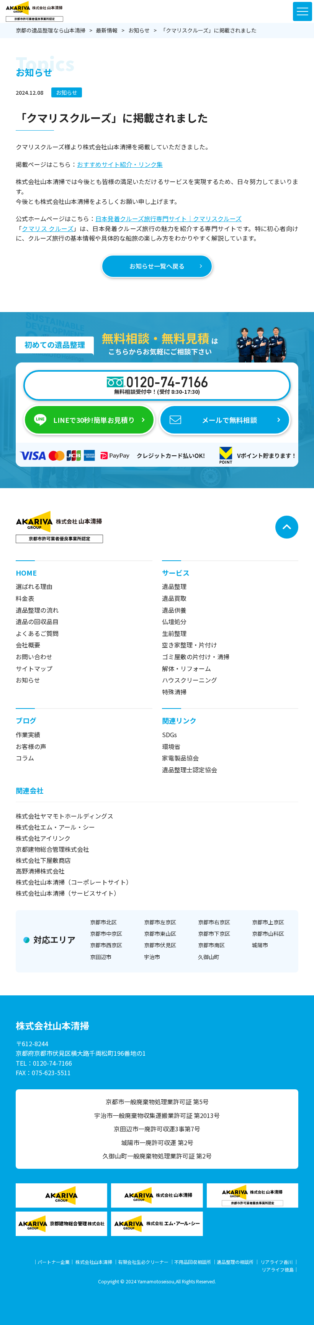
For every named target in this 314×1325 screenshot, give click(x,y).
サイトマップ (34, 668)
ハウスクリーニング (189, 679)
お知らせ (66, 92)
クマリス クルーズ (48, 228)
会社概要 (28, 644)
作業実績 (28, 734)
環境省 (171, 746)
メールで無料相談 (229, 420)
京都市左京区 (160, 922)
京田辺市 (100, 957)
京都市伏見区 (160, 945)
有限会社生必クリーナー (143, 1262)
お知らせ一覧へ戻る (157, 265)
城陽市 (260, 945)
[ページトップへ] (286, 527)
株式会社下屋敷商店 (43, 860)
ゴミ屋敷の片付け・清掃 (195, 656)
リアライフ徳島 (278, 1269)
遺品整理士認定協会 (189, 769)
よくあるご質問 (37, 633)
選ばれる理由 (34, 586)
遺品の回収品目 (37, 621)
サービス (176, 573)
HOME (26, 573)
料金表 (25, 598)
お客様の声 (31, 746)
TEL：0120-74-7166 (44, 1063)
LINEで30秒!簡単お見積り (94, 420)
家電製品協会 (180, 757)
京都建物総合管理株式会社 (52, 849)
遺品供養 (174, 610)
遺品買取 (174, 598)
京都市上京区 (268, 922)
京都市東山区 (160, 933)
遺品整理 (174, 586)
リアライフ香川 (276, 1262)
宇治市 (152, 957)
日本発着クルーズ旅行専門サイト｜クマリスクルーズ (168, 218)
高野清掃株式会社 (40, 870)
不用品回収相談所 (192, 1262)
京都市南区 (211, 945)
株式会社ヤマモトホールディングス (64, 815)
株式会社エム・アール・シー (55, 827)
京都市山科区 (268, 933)
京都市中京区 (106, 933)
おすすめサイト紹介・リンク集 (120, 164)
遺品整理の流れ (37, 610)
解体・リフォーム (186, 668)
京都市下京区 (214, 933)
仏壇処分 (174, 621)
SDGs (169, 734)
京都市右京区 (214, 922)
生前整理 (174, 633)
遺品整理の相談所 (235, 1262)
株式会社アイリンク (43, 838)
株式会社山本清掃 (93, 1262)
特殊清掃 (174, 691)
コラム (25, 757)
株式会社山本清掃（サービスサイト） (68, 893)
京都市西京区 (106, 945)
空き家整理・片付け (189, 644)
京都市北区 (103, 922)
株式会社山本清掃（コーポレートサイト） (74, 882)
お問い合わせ (34, 656)
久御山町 (208, 957)
